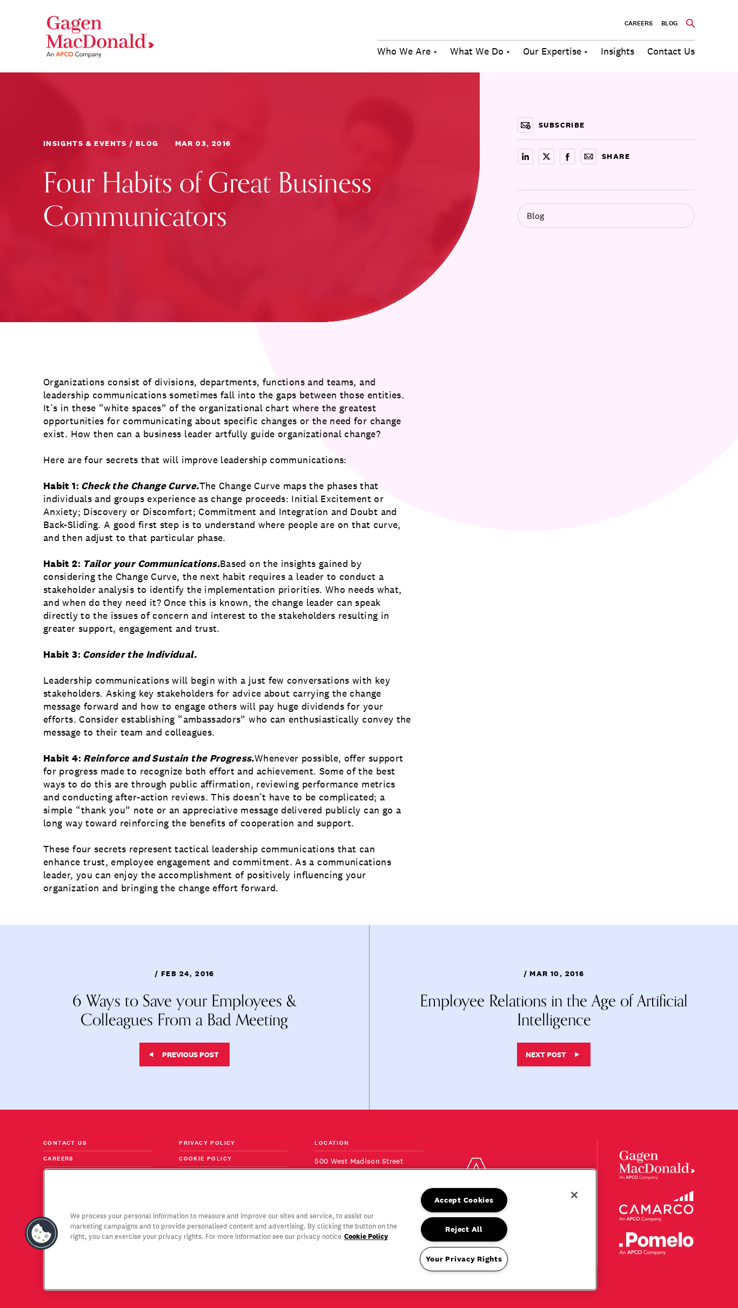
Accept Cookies (464, 1200)
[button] (41, 1233)
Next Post (546, 1054)
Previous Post (190, 1054)
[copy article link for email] (588, 156)
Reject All (463, 1229)
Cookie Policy (205, 1159)
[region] (320, 1230)
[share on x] (546, 156)
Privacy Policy (207, 1143)
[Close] (574, 1195)
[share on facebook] (567, 156)
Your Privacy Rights (464, 1259)
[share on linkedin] (525, 156)
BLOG (669, 23)
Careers (639, 23)
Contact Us (64, 1143)
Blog (535, 215)
